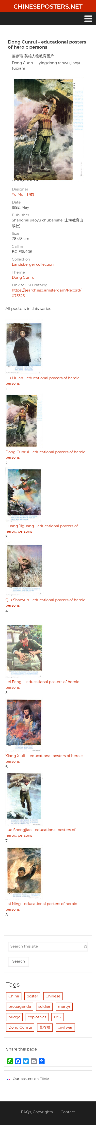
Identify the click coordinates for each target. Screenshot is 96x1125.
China (13, 996)
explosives (37, 1017)
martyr (64, 1006)
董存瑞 (44, 1027)
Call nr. (18, 246)
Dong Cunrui (23, 277)
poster (32, 996)
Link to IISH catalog (30, 285)
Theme (18, 272)
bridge (14, 1017)
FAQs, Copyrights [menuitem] (37, 1112)
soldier (44, 1006)
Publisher (20, 215)
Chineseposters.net (48, 7)
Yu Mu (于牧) (23, 194)
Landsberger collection (33, 264)
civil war (65, 1027)
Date (16, 202)
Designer (20, 189)
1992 (58, 1017)
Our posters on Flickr (31, 1079)
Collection (21, 259)
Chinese (53, 996)
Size (15, 233)
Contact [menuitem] (68, 1112)
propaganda (19, 1006)
